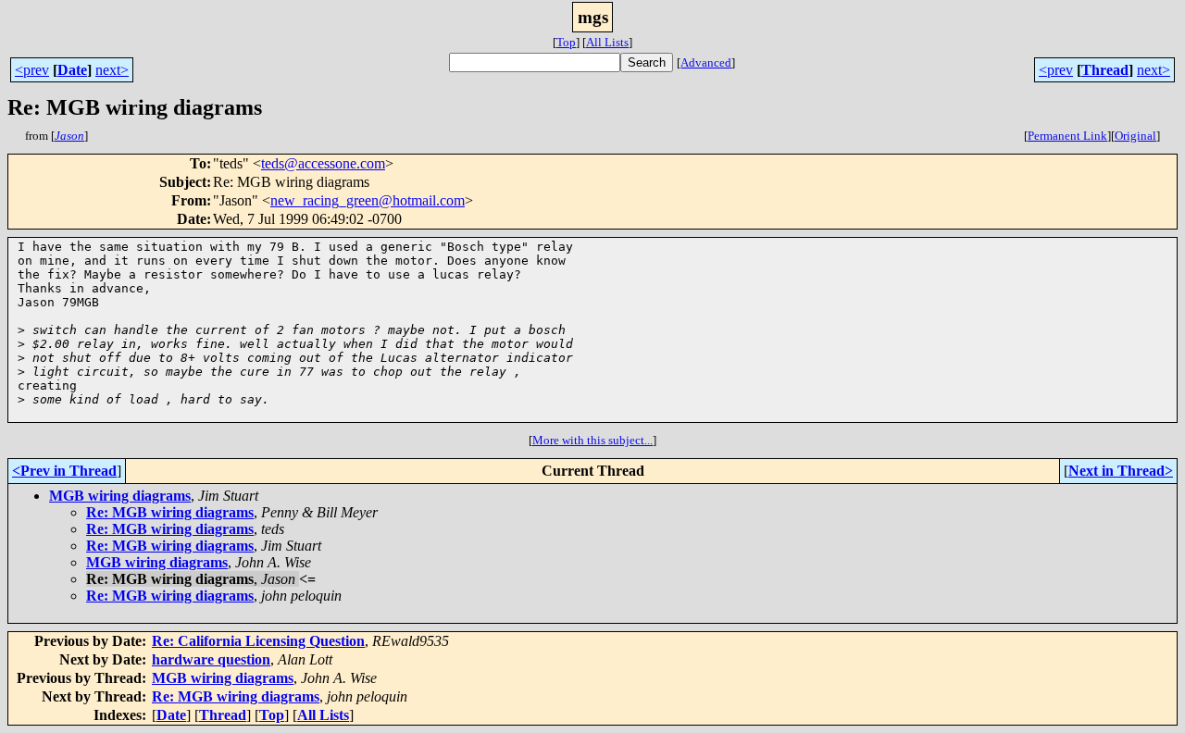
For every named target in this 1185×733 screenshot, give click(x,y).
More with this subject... (592, 440)
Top (566, 42)
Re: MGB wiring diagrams (170, 512)
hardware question (211, 659)
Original (1135, 136)
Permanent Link (1067, 136)
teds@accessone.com (323, 163)
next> (112, 70)
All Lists (607, 42)
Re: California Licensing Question (258, 641)
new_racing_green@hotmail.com (367, 200)
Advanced (705, 62)
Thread (1105, 70)
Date (72, 70)
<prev (32, 70)
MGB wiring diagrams (120, 495)
